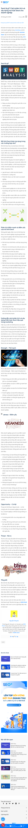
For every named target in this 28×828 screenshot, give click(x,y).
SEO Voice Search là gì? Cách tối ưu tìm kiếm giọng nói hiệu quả (18, 770)
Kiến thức (13, 743)
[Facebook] (10, 636)
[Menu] (1, 2)
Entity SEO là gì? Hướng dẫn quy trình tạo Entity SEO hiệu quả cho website (19, 779)
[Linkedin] (17, 636)
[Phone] (14, 636)
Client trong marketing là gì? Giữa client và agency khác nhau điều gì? (19, 788)
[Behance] (12, 636)
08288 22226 (16, 632)
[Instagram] (15, 636)
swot (3, 642)
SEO (24, 37)
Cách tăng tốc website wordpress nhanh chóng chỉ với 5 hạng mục (19, 754)
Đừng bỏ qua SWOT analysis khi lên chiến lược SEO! (12, 22)
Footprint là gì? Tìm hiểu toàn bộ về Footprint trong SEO (18, 762)
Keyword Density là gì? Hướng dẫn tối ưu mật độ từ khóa (18, 746)
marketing (17, 30)
